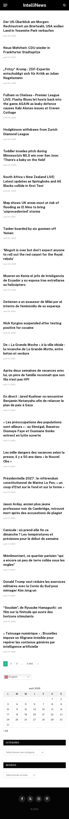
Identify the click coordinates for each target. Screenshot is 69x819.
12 (26, 709)
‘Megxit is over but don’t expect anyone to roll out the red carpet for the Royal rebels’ (34, 254)
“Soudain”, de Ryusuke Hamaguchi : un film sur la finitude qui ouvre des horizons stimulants (32, 612)
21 (43, 714)
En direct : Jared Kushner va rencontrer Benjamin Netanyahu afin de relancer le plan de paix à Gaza (33, 401)
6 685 (30, 664)
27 (34, 719)
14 (43, 709)
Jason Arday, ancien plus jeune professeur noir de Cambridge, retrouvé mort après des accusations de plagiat (33, 508)
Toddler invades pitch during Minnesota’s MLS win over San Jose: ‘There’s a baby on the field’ (31, 155)
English (12, 676)
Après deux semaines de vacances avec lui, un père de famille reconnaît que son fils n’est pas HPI (34, 375)
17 (8, 714)
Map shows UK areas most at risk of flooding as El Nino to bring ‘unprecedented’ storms (31, 207)
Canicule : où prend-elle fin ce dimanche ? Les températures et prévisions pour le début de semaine (31, 534)
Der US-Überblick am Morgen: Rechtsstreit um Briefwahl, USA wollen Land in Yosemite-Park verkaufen (33, 26)
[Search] (64, 5)
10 (8, 709)
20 (34, 714)
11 (17, 709)
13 (34, 709)
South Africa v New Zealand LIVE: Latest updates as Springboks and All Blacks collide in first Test (32, 181)
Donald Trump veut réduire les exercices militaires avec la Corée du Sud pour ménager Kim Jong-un (34, 586)
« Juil (5, 731)
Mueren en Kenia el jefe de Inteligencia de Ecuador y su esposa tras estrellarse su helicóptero (33, 280)
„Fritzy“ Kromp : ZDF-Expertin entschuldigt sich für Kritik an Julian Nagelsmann (31, 73)
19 (26, 714)
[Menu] (5, 5)
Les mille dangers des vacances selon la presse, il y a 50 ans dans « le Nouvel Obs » (34, 457)
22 (52, 714)
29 (52, 719)
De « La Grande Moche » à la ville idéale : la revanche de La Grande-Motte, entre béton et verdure (34, 349)
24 (8, 719)
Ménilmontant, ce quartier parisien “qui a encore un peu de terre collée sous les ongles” (34, 560)
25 (17, 719)
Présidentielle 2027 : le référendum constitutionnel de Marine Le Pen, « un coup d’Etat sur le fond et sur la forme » (33, 482)
